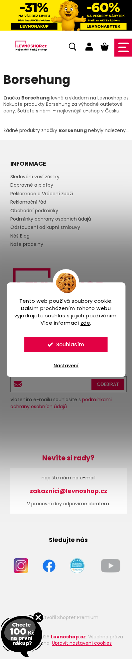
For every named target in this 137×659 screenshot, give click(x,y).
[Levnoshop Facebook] (49, 565)
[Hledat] (72, 48)
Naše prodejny (26, 244)
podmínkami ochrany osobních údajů (61, 403)
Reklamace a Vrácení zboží (41, 193)
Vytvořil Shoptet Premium (68, 617)
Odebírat (108, 384)
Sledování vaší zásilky (35, 176)
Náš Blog (20, 236)
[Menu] (123, 47)
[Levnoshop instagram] (21, 565)
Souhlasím (70, 344)
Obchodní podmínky (34, 210)
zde (85, 322)
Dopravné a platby (31, 185)
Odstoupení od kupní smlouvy (45, 227)
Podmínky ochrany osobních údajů (50, 219)
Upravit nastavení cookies (82, 643)
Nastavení (66, 365)
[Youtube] (110, 565)
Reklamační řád (28, 202)
